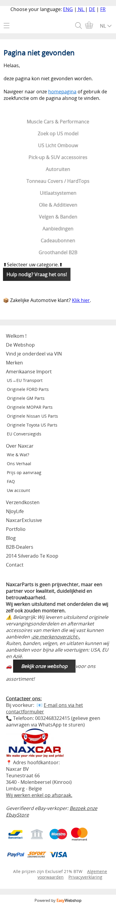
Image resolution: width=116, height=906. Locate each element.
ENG (68, 9)
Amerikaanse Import (29, 371)
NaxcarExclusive (24, 520)
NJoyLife (15, 511)
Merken (14, 362)
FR (103, 9)
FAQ (11, 481)
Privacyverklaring (85, 877)
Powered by (58, 900)
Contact (14, 564)
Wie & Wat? (18, 454)
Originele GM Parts (26, 398)
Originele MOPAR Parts (30, 407)
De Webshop (20, 345)
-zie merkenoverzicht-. (55, 636)
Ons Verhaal (19, 463)
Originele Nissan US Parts (32, 416)
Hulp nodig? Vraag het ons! (37, 274)
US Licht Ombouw (58, 145)
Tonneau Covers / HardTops (58, 181)
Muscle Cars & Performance (58, 121)
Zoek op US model (58, 133)
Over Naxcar (20, 446)
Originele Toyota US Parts (32, 425)
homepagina (62, 91)
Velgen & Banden (58, 216)
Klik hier (81, 300)
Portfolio (16, 529)
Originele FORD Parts (28, 389)
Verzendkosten (23, 502)
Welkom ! (16, 336)
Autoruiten (58, 169)
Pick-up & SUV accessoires (58, 157)
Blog (11, 538)
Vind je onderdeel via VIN (34, 353)
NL (81, 9)
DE (92, 9)
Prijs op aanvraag (24, 472)
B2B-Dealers (19, 547)
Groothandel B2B (58, 252)
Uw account (18, 490)
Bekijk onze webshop (44, 666)
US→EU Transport (25, 380)
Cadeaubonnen (58, 240)
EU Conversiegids (24, 434)
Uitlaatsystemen (58, 193)
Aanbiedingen (58, 228)
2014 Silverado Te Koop (32, 556)
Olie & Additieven (58, 205)
